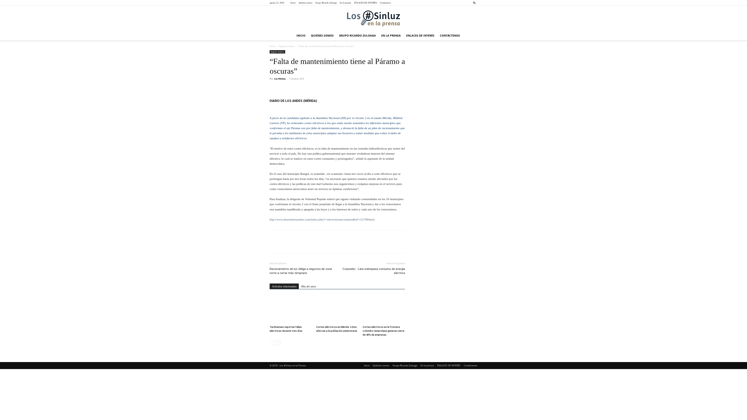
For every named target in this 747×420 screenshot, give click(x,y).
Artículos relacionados (284, 286)
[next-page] (278, 342)
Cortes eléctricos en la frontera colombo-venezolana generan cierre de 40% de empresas (383, 331)
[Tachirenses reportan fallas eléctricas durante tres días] (291, 309)
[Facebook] (273, 87)
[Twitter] (282, 87)
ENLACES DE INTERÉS (365, 3)
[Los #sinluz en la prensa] (373, 18)
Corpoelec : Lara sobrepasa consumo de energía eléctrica (374, 271)
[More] (309, 87)
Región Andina (287, 46)
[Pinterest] (291, 87)
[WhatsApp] (300, 87)
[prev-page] (272, 342)
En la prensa (345, 3)
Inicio (293, 3)
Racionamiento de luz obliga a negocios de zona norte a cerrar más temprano (301, 271)
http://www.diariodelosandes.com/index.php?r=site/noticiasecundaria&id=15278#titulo (322, 219)
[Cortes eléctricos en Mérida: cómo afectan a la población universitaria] (337, 309)
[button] (474, 2)
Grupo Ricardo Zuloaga (326, 3)
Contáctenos (385, 3)
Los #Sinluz (280, 78)
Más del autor (308, 286)
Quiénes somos (305, 3)
